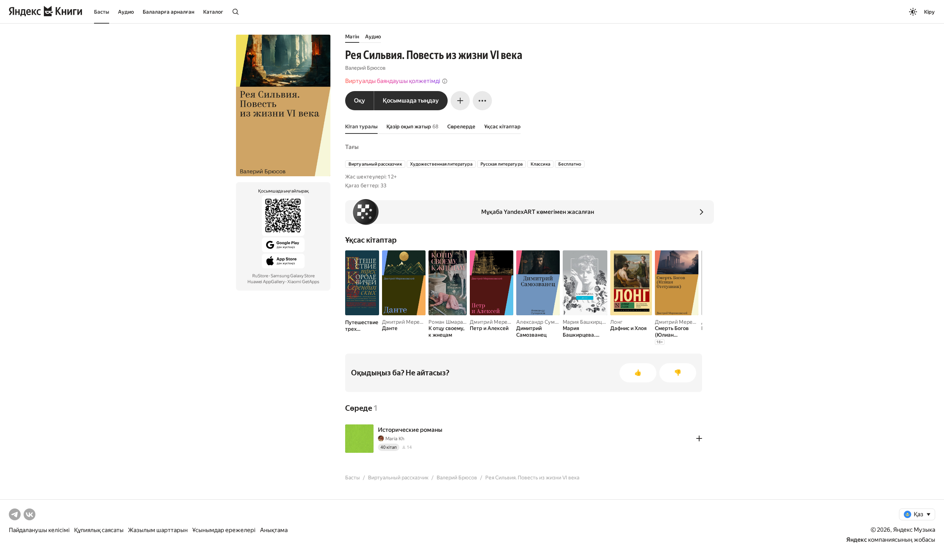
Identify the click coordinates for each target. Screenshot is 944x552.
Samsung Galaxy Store (293, 275)
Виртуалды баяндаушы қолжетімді (392, 80)
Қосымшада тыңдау (411, 100)
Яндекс (856, 539)
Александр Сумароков (544, 322)
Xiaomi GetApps (303, 281)
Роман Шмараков (450, 322)
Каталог (213, 12)
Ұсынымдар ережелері (224, 530)
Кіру (929, 12)
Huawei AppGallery (266, 281)
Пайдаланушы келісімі (39, 530)
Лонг (616, 322)
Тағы (351, 146)
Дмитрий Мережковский (413, 322)
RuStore (260, 275)
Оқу (359, 100)
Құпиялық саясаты (99, 530)
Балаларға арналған (168, 12)
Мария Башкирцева (587, 322)
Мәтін (352, 36)
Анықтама (274, 530)
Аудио (126, 12)
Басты (101, 12)
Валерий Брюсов (365, 68)
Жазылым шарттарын (158, 530)
